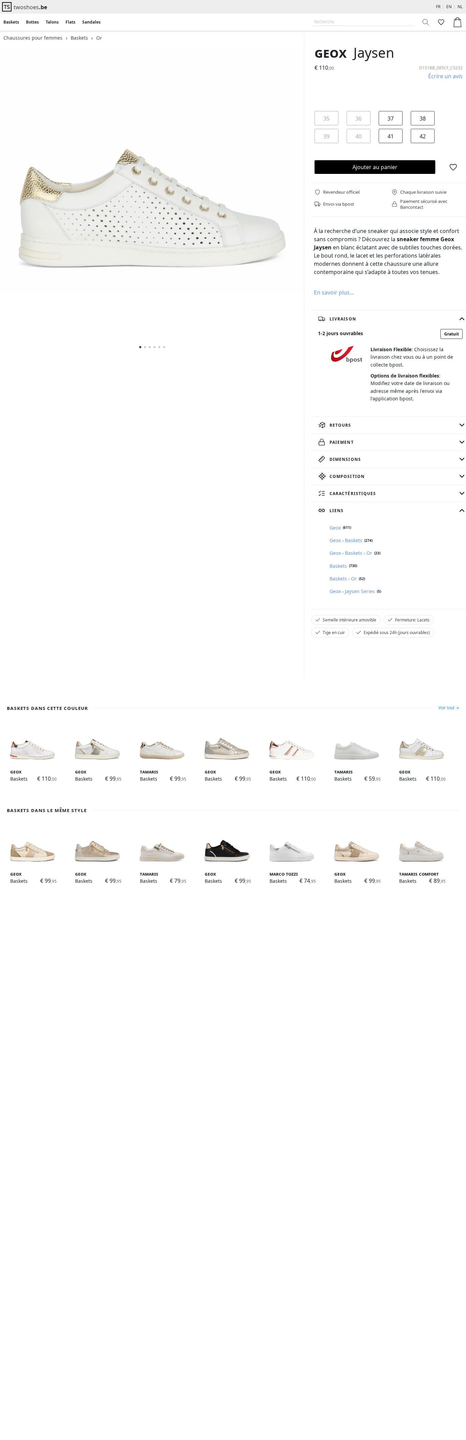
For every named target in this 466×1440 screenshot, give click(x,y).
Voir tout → (448, 707)
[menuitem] (11, 22)
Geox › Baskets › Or (351, 553)
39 (326, 136)
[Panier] (457, 22)
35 (326, 118)
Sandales (91, 22)
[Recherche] (426, 22)
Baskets (11, 22)
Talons (52, 22)
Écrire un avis (445, 76)
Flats (70, 22)
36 (358, 118)
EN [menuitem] (449, 7)
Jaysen (373, 52)
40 (358, 136)
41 (391, 136)
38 (423, 118)
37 (391, 118)
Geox (331, 52)
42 (423, 136)
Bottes (32, 22)
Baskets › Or (343, 578)
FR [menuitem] (438, 7)
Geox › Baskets (346, 540)
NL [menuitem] (460, 7)
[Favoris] (440, 22)
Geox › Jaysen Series (352, 591)
